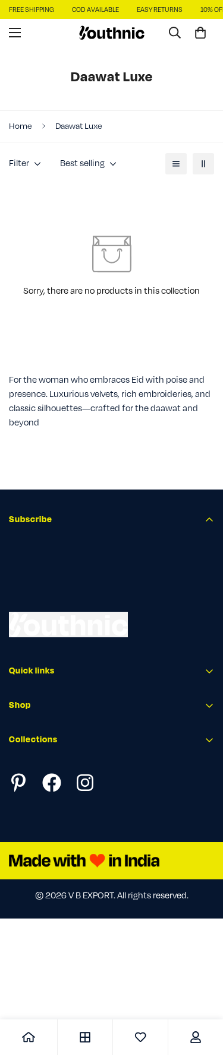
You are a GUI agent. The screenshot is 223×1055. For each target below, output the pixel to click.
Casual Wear (33, 761)
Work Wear (30, 782)
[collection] (85, 1037)
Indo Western (35, 802)
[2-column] (203, 163)
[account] (196, 1037)
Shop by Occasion (45, 849)
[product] (28, 1037)
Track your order (41, 875)
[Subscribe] (201, 588)
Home (20, 126)
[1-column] (176, 163)
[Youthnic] (112, 33)
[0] (200, 32)
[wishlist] (140, 1037)
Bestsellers (30, 828)
